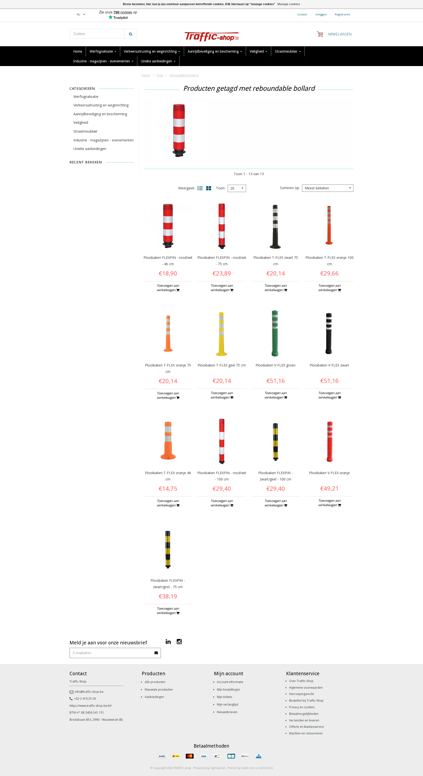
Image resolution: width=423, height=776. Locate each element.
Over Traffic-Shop (301, 681)
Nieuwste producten (159, 689)
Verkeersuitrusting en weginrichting (151, 51)
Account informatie (230, 682)
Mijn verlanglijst (227, 704)
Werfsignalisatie (102, 51)
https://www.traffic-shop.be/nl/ (91, 706)
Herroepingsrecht (301, 694)
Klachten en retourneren (306, 733)
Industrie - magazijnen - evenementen (102, 61)
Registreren (342, 14)
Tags (159, 75)
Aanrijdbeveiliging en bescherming (214, 51)
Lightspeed (217, 768)
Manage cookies (288, 4)
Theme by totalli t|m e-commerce (250, 768)
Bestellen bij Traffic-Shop (306, 700)
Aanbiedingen (154, 697)
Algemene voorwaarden (306, 687)
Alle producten (155, 682)
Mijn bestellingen (228, 689)
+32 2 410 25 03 (85, 698)
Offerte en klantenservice (306, 727)
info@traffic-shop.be (89, 692)
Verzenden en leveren (304, 720)
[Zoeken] (130, 34)
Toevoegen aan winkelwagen (168, 287)
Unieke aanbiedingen (157, 61)
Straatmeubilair (286, 51)
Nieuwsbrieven (227, 712)
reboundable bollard (184, 75)
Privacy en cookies (302, 707)
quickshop (168, 240)
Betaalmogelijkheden (303, 714)
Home (77, 51)
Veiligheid (257, 51)
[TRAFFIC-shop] (211, 34)
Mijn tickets (224, 697)
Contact (302, 14)
